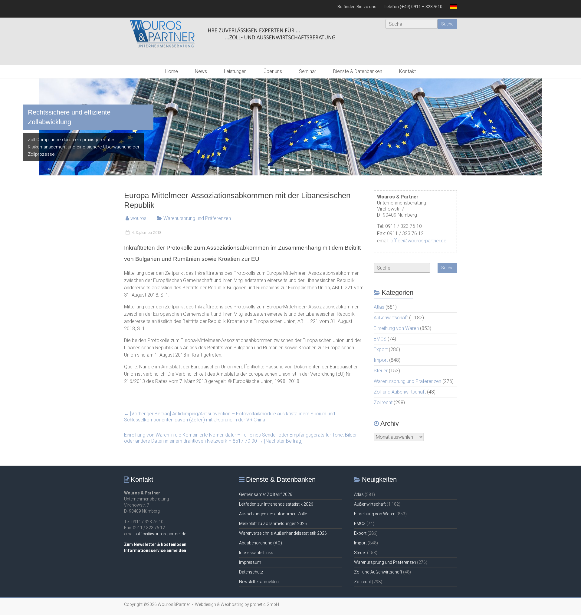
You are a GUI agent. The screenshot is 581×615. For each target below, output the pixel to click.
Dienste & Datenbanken (357, 71)
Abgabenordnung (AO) (260, 542)
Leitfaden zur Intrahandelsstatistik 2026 (276, 504)
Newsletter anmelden (259, 581)
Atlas (379, 307)
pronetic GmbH (264, 604)
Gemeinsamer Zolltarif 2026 (265, 494)
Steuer (381, 371)
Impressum (250, 562)
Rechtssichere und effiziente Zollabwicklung (69, 117)
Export (381, 349)
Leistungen (235, 71)
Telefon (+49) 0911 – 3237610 (413, 6)
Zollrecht (383, 402)
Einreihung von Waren (396, 328)
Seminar (307, 71)
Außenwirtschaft (391, 318)
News (201, 71)
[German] (451, 9)
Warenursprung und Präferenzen (197, 218)
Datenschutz (251, 572)
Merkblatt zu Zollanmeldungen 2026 (273, 523)
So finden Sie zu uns (356, 6)
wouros (138, 218)
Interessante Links (256, 552)
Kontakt (407, 71)
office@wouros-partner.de (418, 241)
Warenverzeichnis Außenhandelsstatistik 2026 (283, 533)
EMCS (380, 339)
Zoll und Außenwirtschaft (400, 392)
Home (171, 71)
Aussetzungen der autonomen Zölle (273, 513)
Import (381, 360)
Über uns (273, 71)
